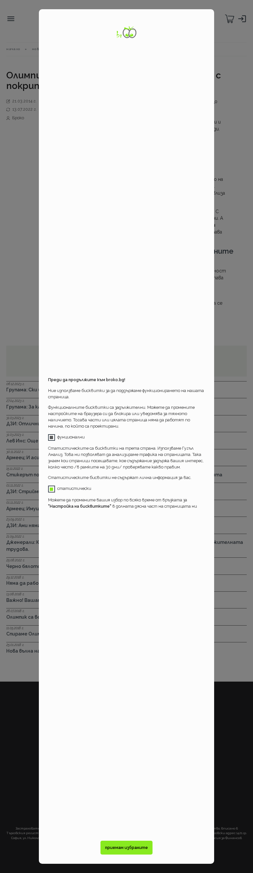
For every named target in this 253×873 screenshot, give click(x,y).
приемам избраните (126, 847)
